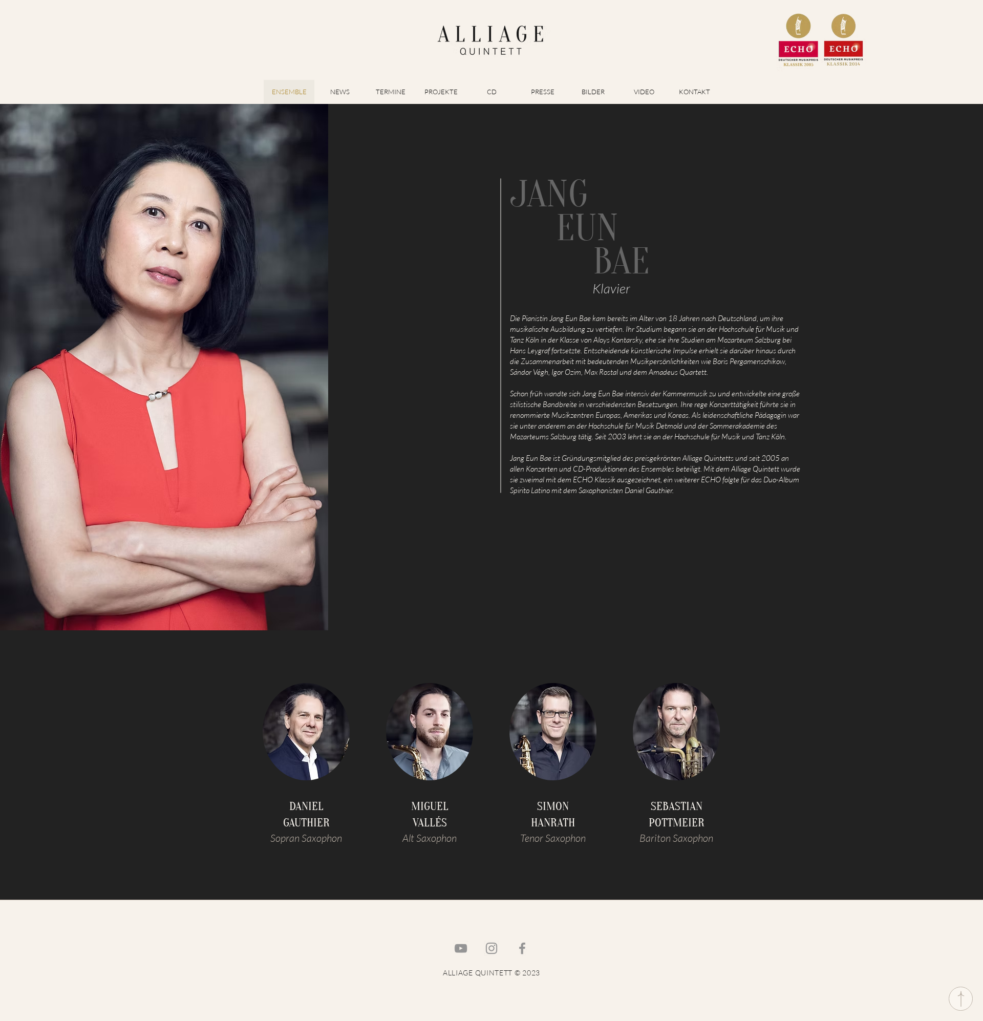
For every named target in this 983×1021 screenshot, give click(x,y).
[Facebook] (522, 948)
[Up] (961, 999)
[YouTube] (460, 948)
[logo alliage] (491, 39)
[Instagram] (491, 948)
